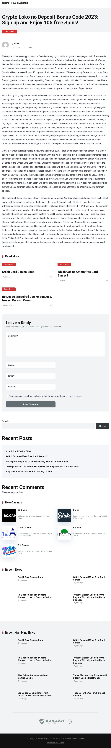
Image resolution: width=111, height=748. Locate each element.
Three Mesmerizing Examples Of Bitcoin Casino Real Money (90, 676)
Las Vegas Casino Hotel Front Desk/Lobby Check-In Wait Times (34, 694)
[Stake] (64, 521)
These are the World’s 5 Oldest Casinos (89, 694)
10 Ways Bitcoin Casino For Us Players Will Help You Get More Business (42, 466)
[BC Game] (9, 521)
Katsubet (77, 527)
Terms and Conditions (55, 743)
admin (16, 43)
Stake (76, 510)
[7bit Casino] (9, 556)
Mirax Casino (24, 527)
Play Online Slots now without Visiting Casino (29, 471)
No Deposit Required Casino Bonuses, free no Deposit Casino (27, 298)
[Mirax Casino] (9, 539)
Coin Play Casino (15, 2)
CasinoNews (9, 31)
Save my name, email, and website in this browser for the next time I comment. (46, 396)
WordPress (67, 738)
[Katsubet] (64, 539)
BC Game (22, 510)
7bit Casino (23, 545)
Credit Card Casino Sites (18, 272)
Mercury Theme (78, 738)
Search (5, 421)
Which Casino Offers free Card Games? (26, 456)
